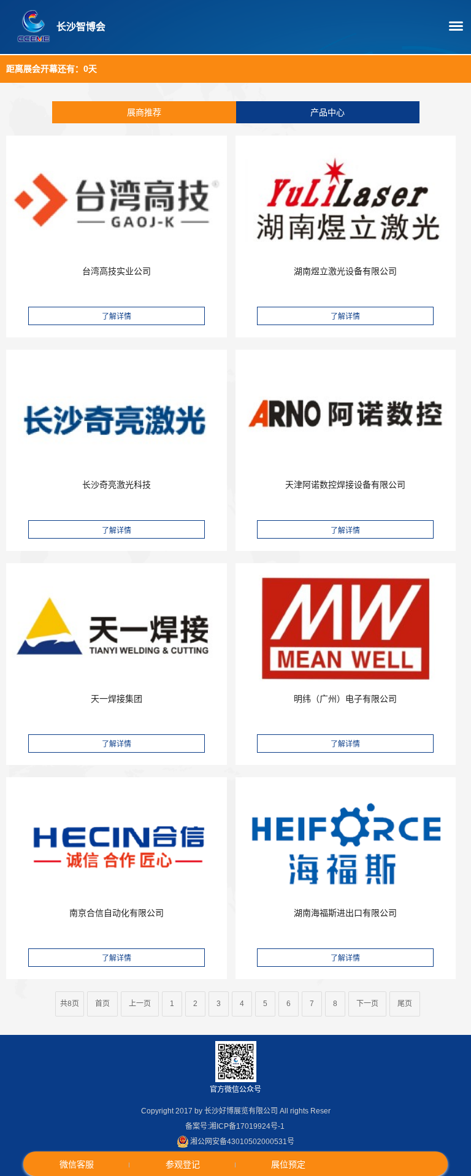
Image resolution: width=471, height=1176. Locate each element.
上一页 (140, 1003)
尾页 (404, 1003)
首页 (102, 1003)
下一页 (367, 1003)
